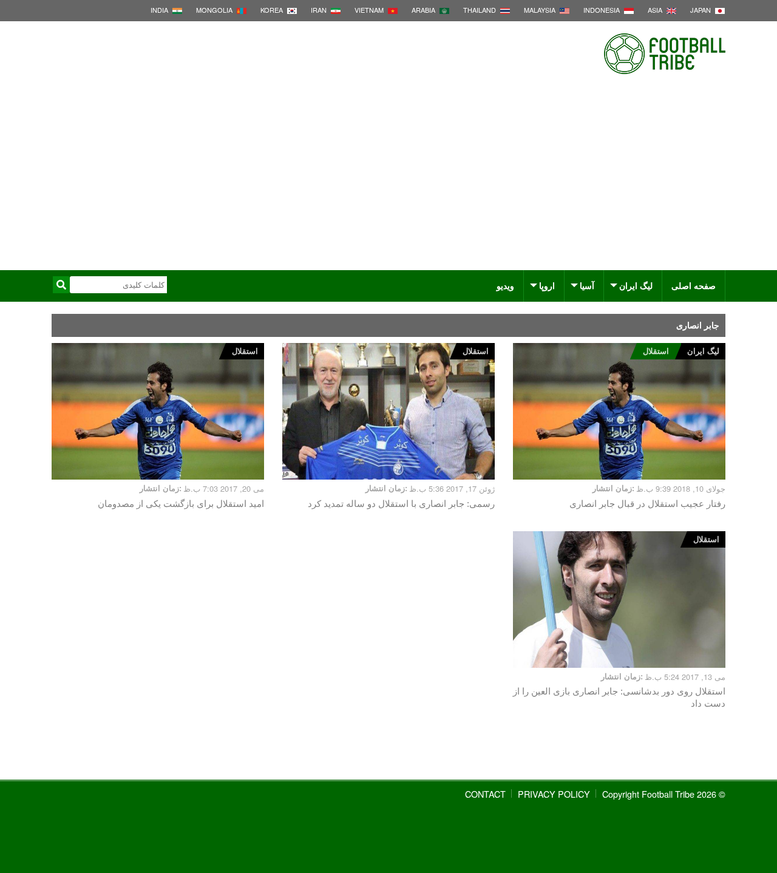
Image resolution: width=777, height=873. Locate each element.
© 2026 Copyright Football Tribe (663, 793)
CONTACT (485, 793)
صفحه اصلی (693, 285)
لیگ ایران (636, 285)
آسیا (587, 285)
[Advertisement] (388, 179)
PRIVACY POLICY (554, 793)
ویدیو (505, 285)
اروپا (547, 285)
